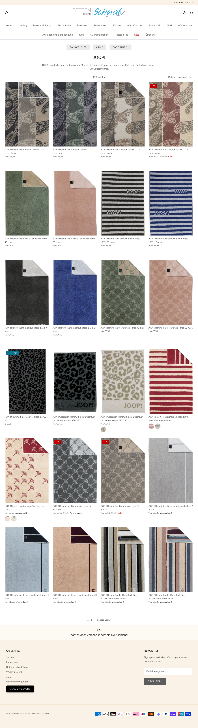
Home (8, 25)
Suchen (10, 657)
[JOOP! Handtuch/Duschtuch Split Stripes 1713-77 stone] (123, 203)
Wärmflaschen (135, 25)
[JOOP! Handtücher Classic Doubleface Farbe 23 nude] (75, 203)
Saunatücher (78, 47)
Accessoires (121, 34)
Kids (81, 34)
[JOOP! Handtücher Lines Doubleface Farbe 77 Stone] (170, 470)
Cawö (99, 47)
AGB (8, 676)
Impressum (12, 662)
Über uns (150, 34)
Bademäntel (120, 47)
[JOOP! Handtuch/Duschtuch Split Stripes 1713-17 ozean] (170, 203)
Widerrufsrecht (14, 671)
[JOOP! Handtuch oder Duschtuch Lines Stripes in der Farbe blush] (170, 559)
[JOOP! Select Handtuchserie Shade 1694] (170, 381)
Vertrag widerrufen (20, 688)
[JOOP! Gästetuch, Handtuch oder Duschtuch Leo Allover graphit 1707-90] (75, 381)
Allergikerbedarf (99, 34)
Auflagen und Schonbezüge (57, 34)
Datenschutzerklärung (17, 667)
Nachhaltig (155, 25)
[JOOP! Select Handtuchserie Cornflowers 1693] (27, 470)
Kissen (117, 25)
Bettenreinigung (42, 25)
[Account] (184, 13)
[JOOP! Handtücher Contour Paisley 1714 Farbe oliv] (75, 114)
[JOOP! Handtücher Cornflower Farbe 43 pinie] (123, 292)
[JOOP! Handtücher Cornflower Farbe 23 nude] (170, 292)
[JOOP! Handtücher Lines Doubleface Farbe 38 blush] (75, 559)
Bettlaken (82, 25)
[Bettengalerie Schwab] (99, 13)
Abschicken (155, 681)
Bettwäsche (64, 25)
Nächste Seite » (103, 619)
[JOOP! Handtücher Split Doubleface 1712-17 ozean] (75, 292)
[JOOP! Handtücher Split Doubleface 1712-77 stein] (27, 292)
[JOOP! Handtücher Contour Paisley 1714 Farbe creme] (123, 114)
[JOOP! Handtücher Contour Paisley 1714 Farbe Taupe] (27, 114)
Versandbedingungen (17, 681)
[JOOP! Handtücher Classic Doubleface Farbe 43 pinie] (27, 203)
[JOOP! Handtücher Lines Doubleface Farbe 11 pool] (27, 559)
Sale (136, 34)
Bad (169, 25)
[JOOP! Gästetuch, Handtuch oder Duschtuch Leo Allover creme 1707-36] (123, 381)
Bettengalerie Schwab (22, 713)
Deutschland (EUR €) (181, 2)
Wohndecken (185, 25)
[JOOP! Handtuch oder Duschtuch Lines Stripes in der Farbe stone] (123, 559)
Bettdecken (100, 25)
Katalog (22, 25)
